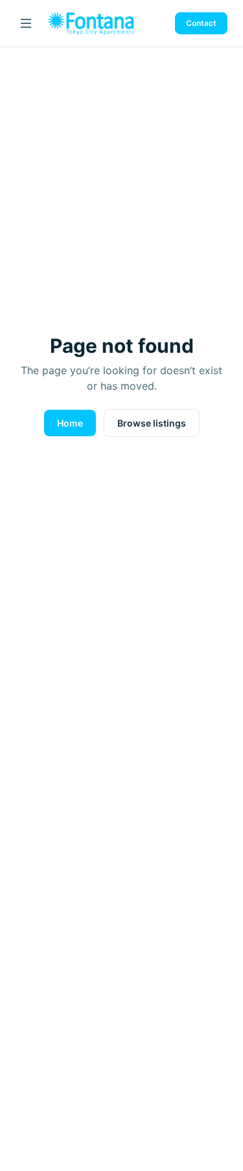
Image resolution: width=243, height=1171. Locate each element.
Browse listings (151, 423)
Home (70, 423)
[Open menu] (26, 23)
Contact (201, 23)
